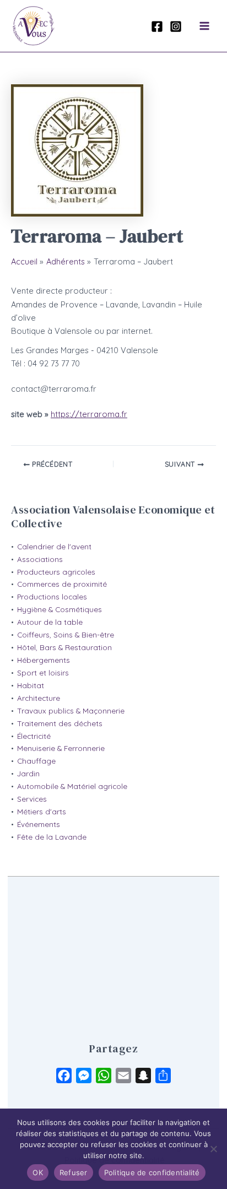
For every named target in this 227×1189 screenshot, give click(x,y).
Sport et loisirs (43, 672)
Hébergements (43, 660)
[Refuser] (213, 1148)
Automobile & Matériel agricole (72, 786)
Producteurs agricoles (56, 572)
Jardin (28, 773)
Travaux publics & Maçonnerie (71, 710)
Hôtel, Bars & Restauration (64, 647)
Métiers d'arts (41, 811)
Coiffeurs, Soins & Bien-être (65, 634)
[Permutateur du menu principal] (204, 25)
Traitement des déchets (59, 723)
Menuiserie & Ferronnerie (61, 748)
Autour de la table (50, 622)
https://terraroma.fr (89, 414)
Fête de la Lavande (52, 837)
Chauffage (36, 760)
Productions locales (52, 596)
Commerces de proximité (62, 584)
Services (32, 799)
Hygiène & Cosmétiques (59, 609)
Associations (40, 559)
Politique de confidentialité (152, 1172)
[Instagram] (176, 26)
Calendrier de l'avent (54, 546)
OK (38, 1172)
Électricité (34, 736)
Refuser (74, 1172)
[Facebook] (157, 26)
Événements (38, 824)
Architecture (38, 698)
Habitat (30, 685)
